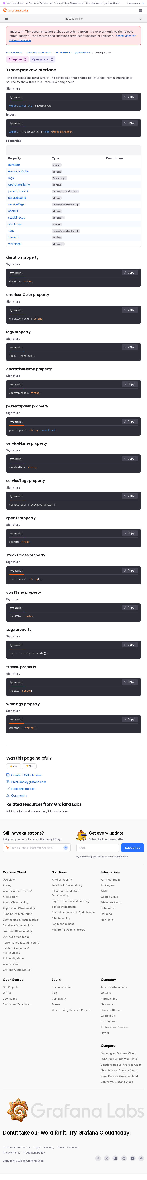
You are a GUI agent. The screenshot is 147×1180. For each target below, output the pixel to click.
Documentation (14, 52)
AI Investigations (13, 958)
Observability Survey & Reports (71, 1010)
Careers (106, 992)
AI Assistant (10, 896)
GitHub (7, 992)
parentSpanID (18, 191)
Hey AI (105, 1032)
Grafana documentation (39, 52)
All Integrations (110, 879)
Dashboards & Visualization (20, 919)
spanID (13, 211)
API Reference (63, 52)
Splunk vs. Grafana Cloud (117, 1081)
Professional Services (115, 1027)
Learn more (133, 3)
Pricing (7, 885)
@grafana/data (82, 52)
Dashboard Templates (17, 1004)
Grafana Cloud (96, 1132)
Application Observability (19, 908)
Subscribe (132, 848)
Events (56, 1004)
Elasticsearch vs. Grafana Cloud (121, 1064)
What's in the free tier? (17, 891)
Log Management (63, 923)
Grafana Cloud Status (17, 969)
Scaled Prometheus (64, 906)
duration (14, 164)
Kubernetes (108, 908)
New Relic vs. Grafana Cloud (119, 1070)
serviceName (17, 197)
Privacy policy (120, 856)
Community (59, 998)
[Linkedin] (115, 1158)
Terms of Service (38, 3)
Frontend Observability (17, 931)
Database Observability (18, 925)
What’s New (10, 964)
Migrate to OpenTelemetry (68, 929)
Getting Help (109, 1021)
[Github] (124, 1158)
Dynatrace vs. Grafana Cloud (119, 1058)
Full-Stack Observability (67, 885)
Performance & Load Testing (21, 942)
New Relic (107, 919)
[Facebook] (98, 1158)
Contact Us (108, 1015)
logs (11, 178)
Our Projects (10, 987)
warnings (14, 244)
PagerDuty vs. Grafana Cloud (119, 1076)
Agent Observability (15, 902)
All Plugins (107, 885)
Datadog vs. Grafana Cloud (118, 1053)
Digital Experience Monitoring (70, 901)
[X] (107, 1158)
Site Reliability (61, 918)
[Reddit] (141, 1158)
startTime (15, 224)
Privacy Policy (61, 3)
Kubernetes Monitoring (17, 913)
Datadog (106, 913)
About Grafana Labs (114, 987)
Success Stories (111, 1010)
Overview (9, 879)
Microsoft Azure (111, 902)
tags (11, 230)
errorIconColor (18, 171)
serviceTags (16, 204)
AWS (104, 891)
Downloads (10, 998)
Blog (54, 992)
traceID (13, 237)
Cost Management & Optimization (73, 912)
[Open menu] (140, 10)
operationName (19, 184)
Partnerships (109, 998)
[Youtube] (133, 1158)
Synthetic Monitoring (16, 936)
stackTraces (16, 217)
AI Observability (62, 879)
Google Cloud (109, 896)
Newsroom (107, 1004)
